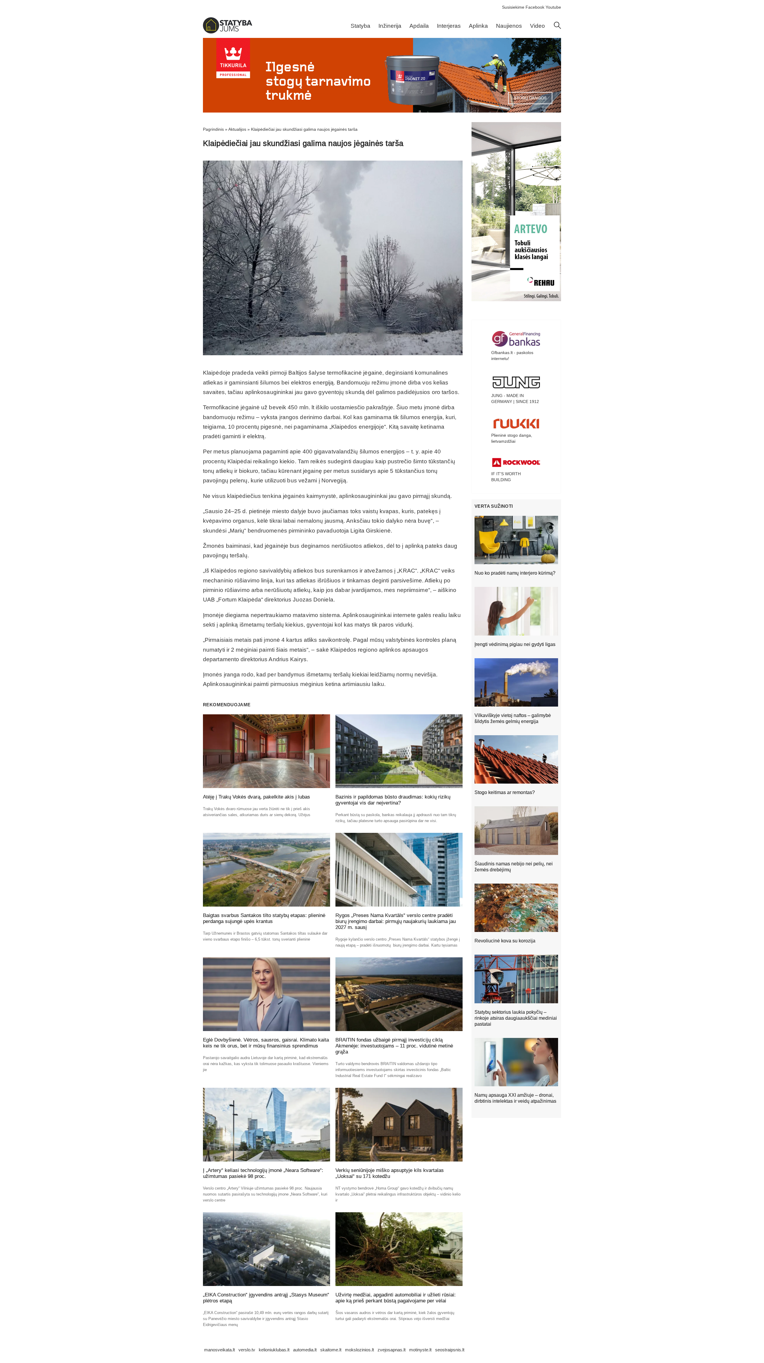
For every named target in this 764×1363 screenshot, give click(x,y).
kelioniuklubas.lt (274, 1349)
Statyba (360, 26)
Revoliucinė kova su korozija (505, 940)
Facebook (535, 7)
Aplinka (478, 26)
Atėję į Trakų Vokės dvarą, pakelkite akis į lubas (256, 797)
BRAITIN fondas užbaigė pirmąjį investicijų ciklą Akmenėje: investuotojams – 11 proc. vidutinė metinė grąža (394, 1046)
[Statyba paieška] (557, 27)
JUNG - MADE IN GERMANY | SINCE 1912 (515, 398)
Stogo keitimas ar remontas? (505, 792)
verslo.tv (246, 1349)
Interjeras (449, 26)
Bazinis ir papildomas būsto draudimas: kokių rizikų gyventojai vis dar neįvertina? (392, 800)
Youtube (553, 7)
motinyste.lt (420, 1349)
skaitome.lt (330, 1349)
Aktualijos (237, 129)
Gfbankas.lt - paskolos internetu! (512, 355)
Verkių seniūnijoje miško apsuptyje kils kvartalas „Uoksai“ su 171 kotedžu (389, 1173)
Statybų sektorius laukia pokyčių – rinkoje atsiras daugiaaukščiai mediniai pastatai (516, 1018)
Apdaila (419, 26)
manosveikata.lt (219, 1349)
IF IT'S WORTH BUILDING (506, 476)
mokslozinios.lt (359, 1349)
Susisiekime (513, 7)
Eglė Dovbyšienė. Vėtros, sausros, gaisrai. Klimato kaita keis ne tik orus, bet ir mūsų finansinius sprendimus (266, 1043)
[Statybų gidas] (227, 32)
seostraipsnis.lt (449, 1349)
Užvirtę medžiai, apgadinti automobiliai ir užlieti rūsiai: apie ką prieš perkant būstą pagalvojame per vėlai (395, 1298)
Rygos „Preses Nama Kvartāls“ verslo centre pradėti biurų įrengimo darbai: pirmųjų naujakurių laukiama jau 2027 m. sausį (395, 921)
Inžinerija (389, 26)
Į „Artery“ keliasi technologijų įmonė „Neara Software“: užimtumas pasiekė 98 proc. (263, 1173)
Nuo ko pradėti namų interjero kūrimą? (515, 573)
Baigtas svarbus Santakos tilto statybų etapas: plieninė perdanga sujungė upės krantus (264, 918)
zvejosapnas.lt (392, 1349)
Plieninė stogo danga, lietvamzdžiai (511, 438)
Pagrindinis (213, 129)
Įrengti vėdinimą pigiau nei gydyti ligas (515, 644)
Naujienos (509, 26)
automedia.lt (305, 1349)
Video (537, 26)
